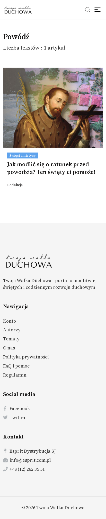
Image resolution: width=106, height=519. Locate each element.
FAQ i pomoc (16, 366)
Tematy (11, 339)
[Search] (98, 10)
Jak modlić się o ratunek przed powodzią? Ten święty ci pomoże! (51, 168)
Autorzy (12, 329)
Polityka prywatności (26, 357)
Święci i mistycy (23, 155)
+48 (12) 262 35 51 (27, 469)
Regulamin (14, 375)
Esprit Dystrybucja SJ (33, 451)
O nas (9, 348)
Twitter (18, 417)
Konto (9, 321)
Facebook (20, 408)
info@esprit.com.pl (30, 460)
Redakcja (15, 184)
